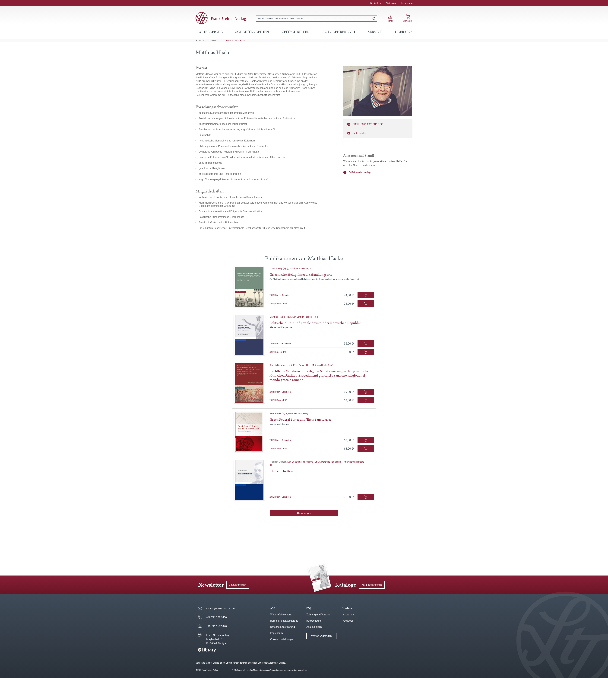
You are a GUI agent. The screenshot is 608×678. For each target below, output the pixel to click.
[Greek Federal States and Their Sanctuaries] (249, 432)
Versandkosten (276, 670)
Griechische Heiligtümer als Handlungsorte (300, 274)
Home (198, 40)
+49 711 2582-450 (216, 617)
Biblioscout (391, 3)
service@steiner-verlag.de (220, 608)
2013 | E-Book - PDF (278, 448)
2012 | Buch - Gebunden (280, 496)
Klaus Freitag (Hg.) (278, 268)
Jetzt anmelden (237, 584)
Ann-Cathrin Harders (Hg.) (305, 316)
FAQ (308, 608)
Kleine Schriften (281, 471)
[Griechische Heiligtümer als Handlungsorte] (249, 287)
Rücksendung (314, 620)
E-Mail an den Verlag (359, 172)
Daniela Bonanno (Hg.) (280, 365)
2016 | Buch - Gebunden (280, 391)
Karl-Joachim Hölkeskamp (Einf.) (303, 461)
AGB (272, 608)
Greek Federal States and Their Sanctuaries (300, 419)
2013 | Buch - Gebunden (280, 440)
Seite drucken (360, 132)
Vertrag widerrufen (321, 636)
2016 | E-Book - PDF (278, 400)
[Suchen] (374, 19)
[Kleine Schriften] (249, 480)
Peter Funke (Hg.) (302, 365)
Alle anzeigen (304, 513)
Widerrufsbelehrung (281, 614)
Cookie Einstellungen (282, 639)
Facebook (347, 620)
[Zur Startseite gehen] (221, 18)
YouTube (347, 608)
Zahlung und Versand (318, 614)
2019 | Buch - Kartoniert (279, 295)
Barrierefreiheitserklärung (284, 620)
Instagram (348, 614)
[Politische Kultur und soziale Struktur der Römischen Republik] (249, 335)
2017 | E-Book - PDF (278, 351)
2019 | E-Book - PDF (278, 303)
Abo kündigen (314, 627)
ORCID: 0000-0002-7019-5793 (368, 124)
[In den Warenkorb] (366, 295)
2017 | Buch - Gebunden (280, 343)
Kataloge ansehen (372, 584)
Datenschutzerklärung (282, 627)
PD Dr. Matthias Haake (235, 40)
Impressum (406, 3)
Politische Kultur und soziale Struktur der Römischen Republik (315, 323)
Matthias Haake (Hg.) (300, 268)
